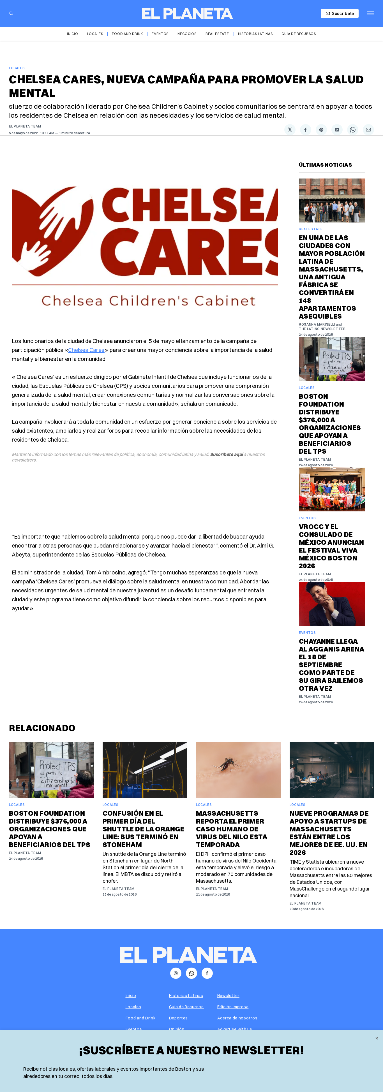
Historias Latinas (255, 34)
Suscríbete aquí (226, 454)
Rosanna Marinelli (317, 324)
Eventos (160, 34)
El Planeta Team (25, 126)
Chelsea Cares (86, 349)
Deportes (178, 1018)
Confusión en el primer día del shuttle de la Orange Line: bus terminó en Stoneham (143, 829)
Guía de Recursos (299, 34)
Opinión (176, 1029)
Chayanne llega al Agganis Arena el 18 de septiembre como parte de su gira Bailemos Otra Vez (331, 664)
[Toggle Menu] (370, 13)
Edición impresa (233, 1006)
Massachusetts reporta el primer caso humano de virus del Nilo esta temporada (231, 829)
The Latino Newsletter (322, 329)
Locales (95, 34)
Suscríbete (343, 13)
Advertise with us (234, 1029)
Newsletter (228, 995)
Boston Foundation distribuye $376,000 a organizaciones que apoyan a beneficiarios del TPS (330, 423)
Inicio (72, 34)
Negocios (187, 34)
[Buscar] (11, 13)
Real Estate (217, 34)
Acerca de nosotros (237, 1018)
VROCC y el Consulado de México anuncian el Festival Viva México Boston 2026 (331, 546)
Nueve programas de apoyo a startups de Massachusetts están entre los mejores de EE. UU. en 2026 (329, 833)
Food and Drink (127, 34)
